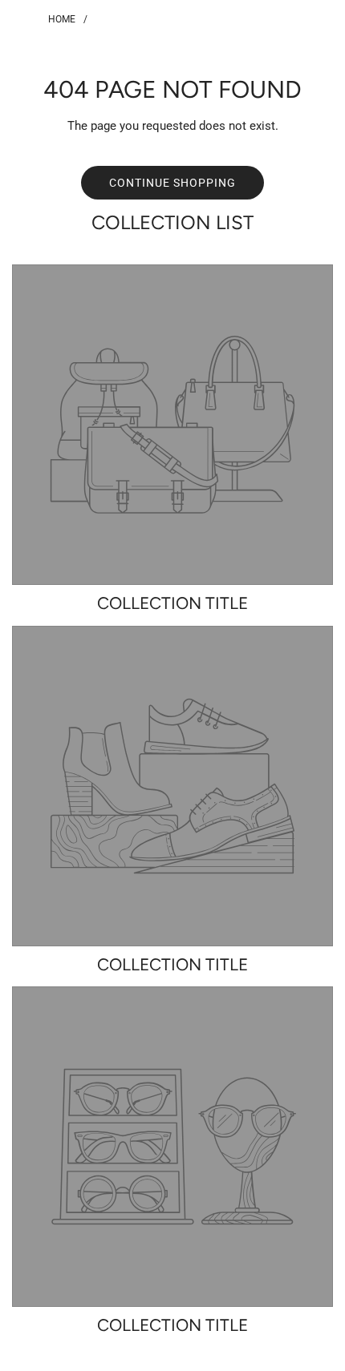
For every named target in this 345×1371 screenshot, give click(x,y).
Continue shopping (172, 182)
